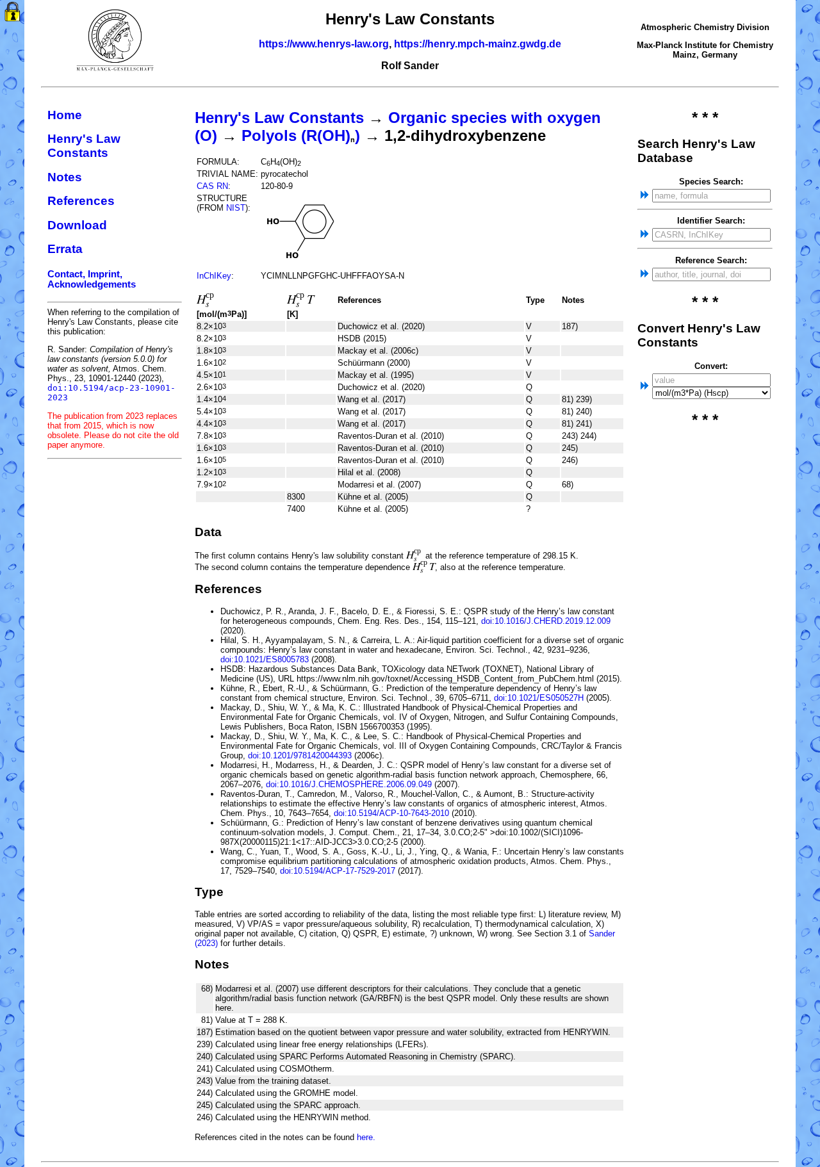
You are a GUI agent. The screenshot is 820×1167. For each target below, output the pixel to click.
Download (77, 225)
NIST (235, 208)
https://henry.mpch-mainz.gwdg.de (477, 43)
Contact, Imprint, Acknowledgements (91, 279)
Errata (65, 249)
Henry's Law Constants (83, 145)
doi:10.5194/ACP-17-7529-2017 (337, 871)
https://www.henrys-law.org (324, 43)
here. (366, 1137)
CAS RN (212, 186)
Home (64, 115)
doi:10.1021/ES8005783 (264, 659)
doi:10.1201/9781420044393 (300, 755)
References (81, 201)
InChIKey (214, 276)
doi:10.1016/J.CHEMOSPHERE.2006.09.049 (349, 784)
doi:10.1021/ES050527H (539, 698)
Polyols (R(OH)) (301, 135)
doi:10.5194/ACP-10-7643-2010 (391, 813)
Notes (64, 177)
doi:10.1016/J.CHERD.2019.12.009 (546, 621)
